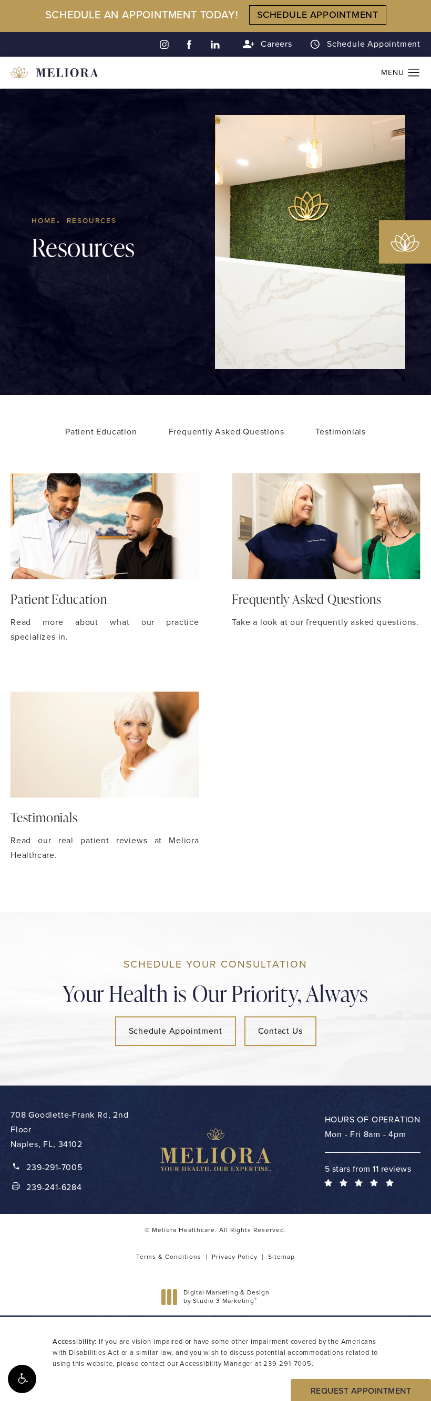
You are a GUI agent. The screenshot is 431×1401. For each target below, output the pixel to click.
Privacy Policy (235, 1256)
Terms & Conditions (168, 1256)
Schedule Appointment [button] (317, 15)
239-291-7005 (287, 1363)
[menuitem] (163, 44)
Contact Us (280, 1031)
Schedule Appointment (373, 44)
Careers (276, 44)
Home (44, 220)
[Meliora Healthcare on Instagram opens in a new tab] (163, 44)
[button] (22, 1379)
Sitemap (281, 1256)
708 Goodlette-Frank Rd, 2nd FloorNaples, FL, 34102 (70, 1129)
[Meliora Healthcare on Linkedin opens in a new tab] (215, 44)
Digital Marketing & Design (226, 1297)
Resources (92, 220)
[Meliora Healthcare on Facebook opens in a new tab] (189, 44)
